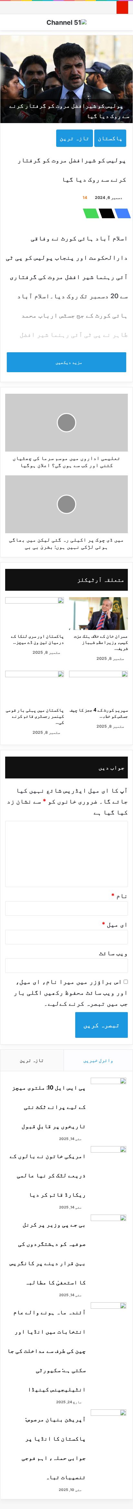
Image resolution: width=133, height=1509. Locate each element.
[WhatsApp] (89, 213)
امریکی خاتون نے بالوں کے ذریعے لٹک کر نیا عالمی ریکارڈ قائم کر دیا (48, 1175)
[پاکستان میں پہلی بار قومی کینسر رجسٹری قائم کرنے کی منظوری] (34, 687)
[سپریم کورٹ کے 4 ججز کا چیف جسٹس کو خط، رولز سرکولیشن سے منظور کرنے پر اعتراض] (98, 687)
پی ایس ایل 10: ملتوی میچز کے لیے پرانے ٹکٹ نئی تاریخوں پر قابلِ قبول (49, 1106)
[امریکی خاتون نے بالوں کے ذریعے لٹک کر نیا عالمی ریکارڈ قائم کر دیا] (108, 1158)
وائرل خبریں (98, 1060)
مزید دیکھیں (68, 362)
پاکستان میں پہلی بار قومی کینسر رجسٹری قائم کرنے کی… (35, 716)
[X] (104, 213)
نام (119, 896)
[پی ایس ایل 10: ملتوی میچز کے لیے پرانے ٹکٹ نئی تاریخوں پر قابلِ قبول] (108, 1090)
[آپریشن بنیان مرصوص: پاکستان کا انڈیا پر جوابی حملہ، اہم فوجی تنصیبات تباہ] (108, 1421)
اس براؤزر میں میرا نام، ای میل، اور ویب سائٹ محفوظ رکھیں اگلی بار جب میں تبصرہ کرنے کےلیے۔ (71, 992)
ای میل (115, 924)
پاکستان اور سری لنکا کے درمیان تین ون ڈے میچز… (37, 639)
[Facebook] (120, 213)
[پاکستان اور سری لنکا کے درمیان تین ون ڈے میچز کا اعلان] (34, 613)
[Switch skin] (125, 24)
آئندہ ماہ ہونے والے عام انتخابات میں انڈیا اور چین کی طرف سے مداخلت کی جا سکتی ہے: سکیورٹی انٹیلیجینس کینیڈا (46, 1350)
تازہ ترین (74, 138)
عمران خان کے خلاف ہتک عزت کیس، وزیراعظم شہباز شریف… (101, 642)
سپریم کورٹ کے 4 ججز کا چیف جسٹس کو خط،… (99, 713)
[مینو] (8, 24)
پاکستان (110, 138)
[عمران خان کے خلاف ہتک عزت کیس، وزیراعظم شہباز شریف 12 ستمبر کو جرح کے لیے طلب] (98, 613)
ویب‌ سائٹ (113, 953)
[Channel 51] (66, 22)
